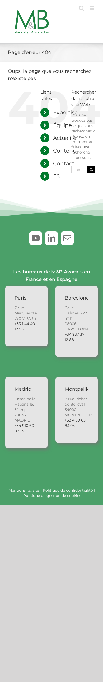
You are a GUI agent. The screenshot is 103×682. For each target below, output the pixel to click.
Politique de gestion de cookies (52, 495)
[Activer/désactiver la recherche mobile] (81, 8)
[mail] (67, 238)
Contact (63, 163)
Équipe (62, 125)
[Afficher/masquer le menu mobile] (92, 8)
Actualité (64, 138)
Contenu (64, 151)
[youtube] (35, 238)
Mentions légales (24, 490)
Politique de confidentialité (68, 490)
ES (56, 176)
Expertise (65, 112)
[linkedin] (51, 238)
